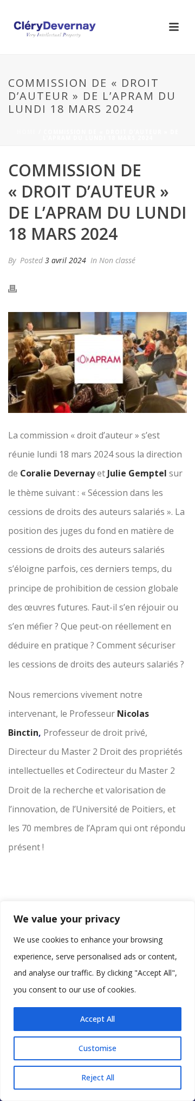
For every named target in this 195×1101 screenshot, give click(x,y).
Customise (97, 1048)
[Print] (18, 287)
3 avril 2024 (65, 260)
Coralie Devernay (57, 473)
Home (26, 132)
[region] (97, 1001)
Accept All (97, 1019)
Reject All (97, 1077)
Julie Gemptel (137, 473)
